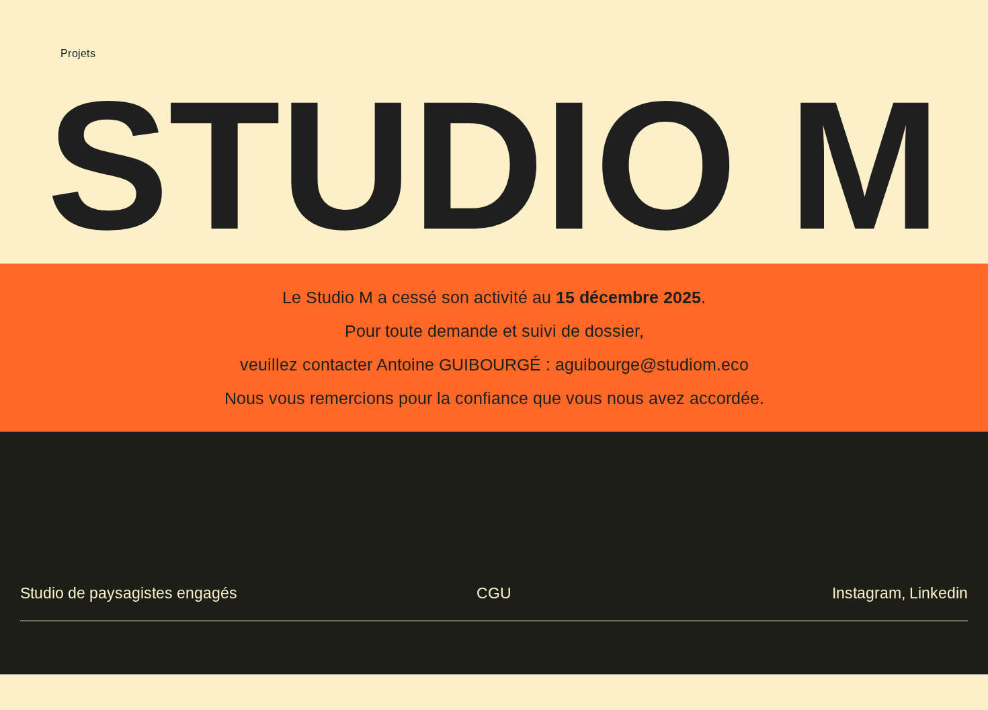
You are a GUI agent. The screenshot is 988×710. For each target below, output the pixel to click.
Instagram (866, 593)
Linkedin (938, 593)
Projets (77, 53)
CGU (494, 593)
